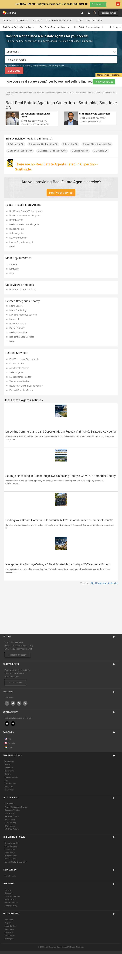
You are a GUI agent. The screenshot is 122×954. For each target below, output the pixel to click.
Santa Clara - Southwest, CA (97, 144)
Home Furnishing (17, 310)
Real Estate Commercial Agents (89, 27)
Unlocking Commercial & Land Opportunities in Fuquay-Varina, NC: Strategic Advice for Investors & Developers (60, 433)
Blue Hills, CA (70, 144)
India (10, 747)
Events (7, 20)
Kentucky (14, 268)
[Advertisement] (61, 608)
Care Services (94, 20)
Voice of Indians (11, 856)
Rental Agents (16, 219)
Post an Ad (9, 787)
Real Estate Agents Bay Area (32, 93)
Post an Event (10, 859)
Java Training (10, 813)
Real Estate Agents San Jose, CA (59, 93)
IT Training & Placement (59, 20)
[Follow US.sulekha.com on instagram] (25, 703)
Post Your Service (108, 13)
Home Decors (16, 305)
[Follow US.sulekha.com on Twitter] (13, 703)
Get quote (14, 70)
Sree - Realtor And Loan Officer (94, 113)
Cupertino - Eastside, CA (20, 151)
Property (8, 923)
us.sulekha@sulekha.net (21, 649)
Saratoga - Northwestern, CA (43, 144)
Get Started (98, 4)
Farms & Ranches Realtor (21, 390)
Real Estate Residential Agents (54, 27)
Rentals (37, 20)
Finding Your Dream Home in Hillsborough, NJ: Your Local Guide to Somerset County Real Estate (59, 521)
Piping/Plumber (17, 327)
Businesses (9, 929)
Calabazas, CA (16, 144)
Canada (11, 743)
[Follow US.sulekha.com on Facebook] (7, 703)
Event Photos (10, 852)
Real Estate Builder (18, 332)
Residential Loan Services (21, 336)
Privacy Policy (10, 899)
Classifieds (9, 932)
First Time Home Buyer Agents (24, 359)
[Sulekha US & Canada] (9, 13)
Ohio (11, 273)
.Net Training (9, 804)
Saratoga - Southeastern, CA (52, 151)
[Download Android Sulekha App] (13, 723)
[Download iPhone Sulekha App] (7, 723)
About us (8, 890)
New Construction (18, 237)
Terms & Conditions (12, 896)
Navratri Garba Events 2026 (15, 862)
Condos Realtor (17, 363)
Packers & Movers (18, 323)
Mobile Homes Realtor (20, 376)
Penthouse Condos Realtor (22, 289)
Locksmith (14, 319)
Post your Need (15, 682)
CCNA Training (10, 823)
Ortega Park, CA (80, 151)
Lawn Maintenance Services (23, 314)
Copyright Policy (11, 906)
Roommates (21, 20)
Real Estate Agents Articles (104, 583)
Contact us (9, 893)
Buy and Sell (9, 771)
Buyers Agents (16, 228)
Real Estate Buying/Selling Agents (18, 27)
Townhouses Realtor (19, 381)
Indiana (13, 264)
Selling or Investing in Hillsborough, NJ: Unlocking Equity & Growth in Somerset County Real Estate (60, 477)
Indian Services (11, 926)
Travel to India (10, 876)
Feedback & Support (17, 655)
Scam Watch (9, 790)
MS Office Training (12, 829)
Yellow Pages (10, 935)
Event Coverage (11, 846)
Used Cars (9, 768)
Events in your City (12, 843)
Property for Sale (11, 777)
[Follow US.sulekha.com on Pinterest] (19, 703)
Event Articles (10, 849)
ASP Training (10, 820)
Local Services (12, 93)
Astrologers (9, 939)
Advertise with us (11, 903)
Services (8, 774)
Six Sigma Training (12, 816)
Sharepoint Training (12, 810)
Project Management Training (16, 807)
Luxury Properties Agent (21, 242)
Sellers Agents (16, 233)
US (9, 739)
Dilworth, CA (101, 151)
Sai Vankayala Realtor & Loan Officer (35, 115)
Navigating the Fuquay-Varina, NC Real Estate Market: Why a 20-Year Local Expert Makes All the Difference (57, 565)
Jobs (79, 20)
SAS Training (10, 826)
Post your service (104, 81)
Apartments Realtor (19, 367)
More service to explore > (108, 74)
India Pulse (9, 920)
